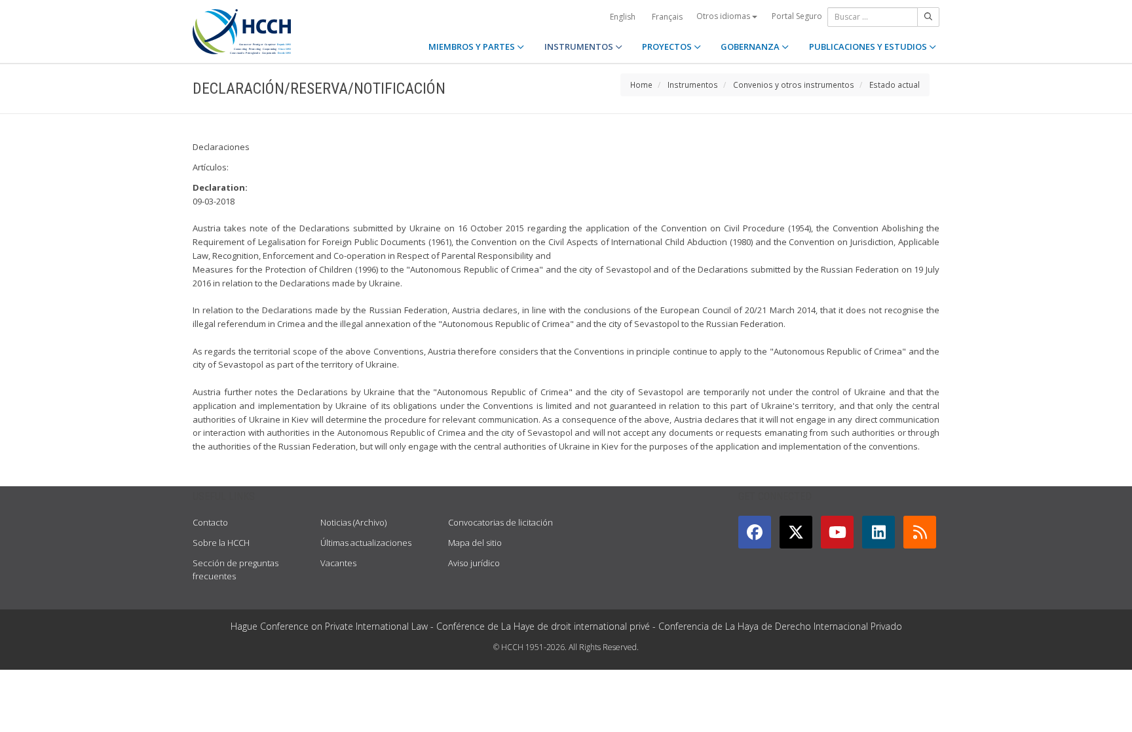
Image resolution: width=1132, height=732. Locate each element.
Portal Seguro (797, 16)
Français (667, 16)
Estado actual (894, 84)
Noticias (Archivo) (353, 522)
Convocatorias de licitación (500, 522)
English (622, 16)
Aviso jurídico (474, 563)
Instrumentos (693, 84)
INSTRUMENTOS (579, 46)
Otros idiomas (724, 16)
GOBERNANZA (751, 46)
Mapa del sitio (475, 543)
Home (641, 84)
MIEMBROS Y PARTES (472, 46)
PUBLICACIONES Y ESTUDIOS (869, 46)
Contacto (210, 522)
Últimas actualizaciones (365, 543)
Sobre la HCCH (221, 543)
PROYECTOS (668, 46)
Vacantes (338, 563)
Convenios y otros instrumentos (793, 84)
